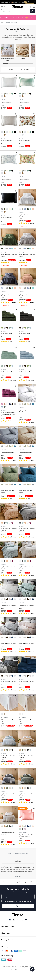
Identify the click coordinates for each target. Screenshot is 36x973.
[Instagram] (14, 920)
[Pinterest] (18, 919)
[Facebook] (10, 920)
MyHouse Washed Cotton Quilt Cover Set (9, 529)
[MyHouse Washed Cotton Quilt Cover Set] (9, 511)
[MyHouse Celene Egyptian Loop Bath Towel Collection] (9, 393)
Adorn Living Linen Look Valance (7, 721)
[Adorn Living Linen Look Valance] (9, 702)
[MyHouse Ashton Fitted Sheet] (9, 588)
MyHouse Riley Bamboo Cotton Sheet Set (27, 216)
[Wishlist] (5, 7)
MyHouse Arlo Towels (6, 333)
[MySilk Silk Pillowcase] (9, 82)
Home (2, 22)
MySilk (3, 99)
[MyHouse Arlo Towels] (9, 316)
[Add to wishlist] (15, 75)
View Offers (29, 2)
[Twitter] (22, 919)
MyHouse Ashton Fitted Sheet (8, 605)
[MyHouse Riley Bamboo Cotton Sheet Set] (27, 197)
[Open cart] (34, 7)
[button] (9, 69)
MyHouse (21, 212)
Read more (18, 39)
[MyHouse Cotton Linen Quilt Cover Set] (9, 738)
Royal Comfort (23, 832)
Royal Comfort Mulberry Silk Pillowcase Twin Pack (26, 835)
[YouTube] (26, 919)
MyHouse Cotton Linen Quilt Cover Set (8, 756)
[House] (17, 6)
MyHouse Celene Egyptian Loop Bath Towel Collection (8, 413)
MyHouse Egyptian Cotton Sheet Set (25, 411)
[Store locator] (30, 7)
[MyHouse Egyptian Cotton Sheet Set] (27, 393)
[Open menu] (2, 7)
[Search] (32, 11)
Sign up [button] (18, 906)
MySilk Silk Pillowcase (6, 102)
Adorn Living (5, 717)
